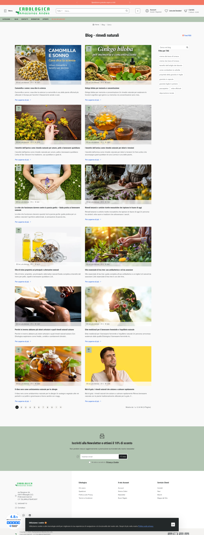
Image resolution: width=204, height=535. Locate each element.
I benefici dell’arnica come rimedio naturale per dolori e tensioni (109, 148)
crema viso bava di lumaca (169, 61)
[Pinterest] (29, 515)
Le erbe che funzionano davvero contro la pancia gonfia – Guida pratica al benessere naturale (47, 209)
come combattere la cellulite (169, 70)
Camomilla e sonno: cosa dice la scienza (30, 88)
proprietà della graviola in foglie (171, 74)
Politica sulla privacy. (146, 526)
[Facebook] (23, 515)
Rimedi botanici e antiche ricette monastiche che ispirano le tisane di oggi (113, 208)
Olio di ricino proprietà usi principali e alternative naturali (37, 270)
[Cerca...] (126, 11)
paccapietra (163, 88)
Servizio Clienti (163, 483)
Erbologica (83, 483)
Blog (103, 24)
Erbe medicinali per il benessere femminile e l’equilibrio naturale (109, 329)
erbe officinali (176, 88)
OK (173, 524)
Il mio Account (123, 483)
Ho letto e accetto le (105, 462)
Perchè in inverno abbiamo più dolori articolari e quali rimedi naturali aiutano (44, 329)
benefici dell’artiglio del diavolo (170, 65)
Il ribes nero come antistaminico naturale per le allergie (36, 389)
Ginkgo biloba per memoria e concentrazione (102, 88)
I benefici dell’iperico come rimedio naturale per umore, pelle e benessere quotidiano (47, 148)
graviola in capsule (166, 79)
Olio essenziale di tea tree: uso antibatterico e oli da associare (109, 270)
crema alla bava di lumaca (169, 56)
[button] (130, 2)
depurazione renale (166, 93)
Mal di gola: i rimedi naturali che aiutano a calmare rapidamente (109, 389)
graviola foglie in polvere (168, 84)
